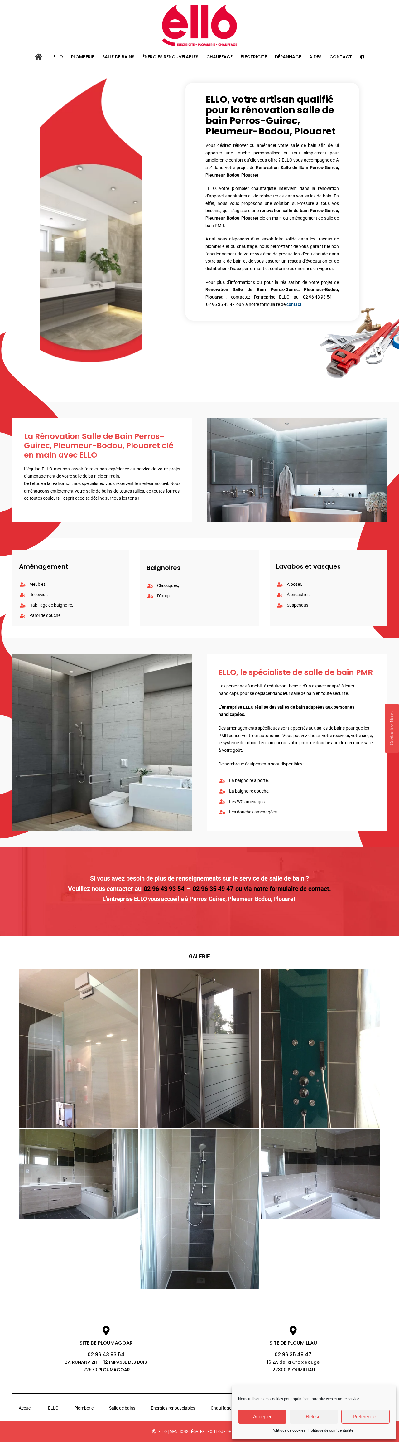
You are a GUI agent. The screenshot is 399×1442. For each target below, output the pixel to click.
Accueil (25, 1408)
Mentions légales (187, 1432)
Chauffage (221, 1408)
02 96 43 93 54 (317, 296)
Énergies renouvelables (173, 1408)
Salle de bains (122, 1408)
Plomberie (84, 1408)
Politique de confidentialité (330, 1430)
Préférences (365, 1416)
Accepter (262, 1416)
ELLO (53, 1408)
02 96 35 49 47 (220, 304)
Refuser (314, 1416)
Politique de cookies (288, 1430)
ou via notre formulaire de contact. (283, 888)
